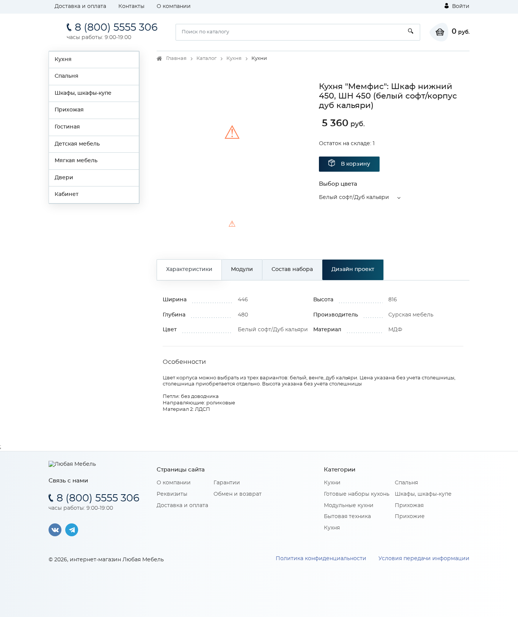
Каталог (206, 58)
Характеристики (189, 269)
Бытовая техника (347, 516)
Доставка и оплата (80, 6)
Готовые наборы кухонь (356, 494)
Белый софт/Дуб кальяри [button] (354, 197)
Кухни (332, 482)
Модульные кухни (349, 505)
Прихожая (69, 110)
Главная (176, 58)
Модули (242, 269)
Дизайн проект (352, 269)
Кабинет (66, 194)
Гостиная (67, 127)
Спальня (66, 76)
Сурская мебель (410, 315)
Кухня (63, 59)
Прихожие (410, 516)
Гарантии (226, 482)
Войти (460, 6)
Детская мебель (77, 144)
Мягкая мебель (76, 160)
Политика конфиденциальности (321, 558)
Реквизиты (172, 494)
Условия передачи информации (423, 558)
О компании (174, 6)
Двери (64, 177)
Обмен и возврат (237, 494)
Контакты (131, 6)
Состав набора (292, 269)
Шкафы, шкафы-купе (83, 93)
